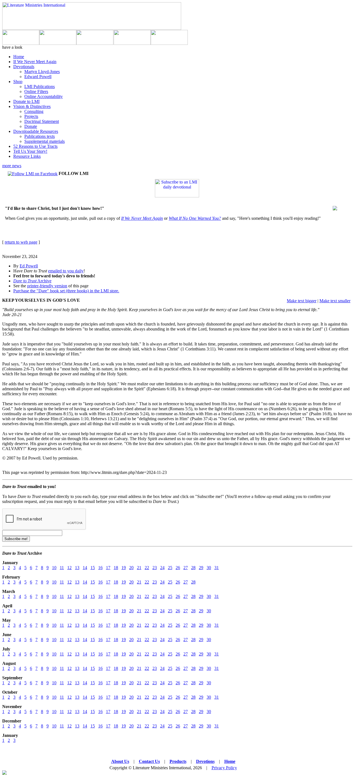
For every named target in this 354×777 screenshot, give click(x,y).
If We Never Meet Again (34, 61)
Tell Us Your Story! (30, 151)
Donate (30, 126)
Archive (32, 280)
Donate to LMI (26, 101)
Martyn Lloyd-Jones (42, 71)
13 (77, 567)
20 (131, 567)
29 (201, 567)
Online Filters (36, 91)
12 (69, 567)
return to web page (21, 242)
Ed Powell (29, 266)
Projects (31, 116)
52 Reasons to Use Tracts (35, 146)
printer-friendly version (47, 285)
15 (92, 567)
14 (85, 567)
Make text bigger (301, 300)
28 (193, 567)
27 (185, 567)
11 (62, 567)
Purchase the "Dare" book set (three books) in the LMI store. (66, 290)
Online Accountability (43, 96)
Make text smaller (334, 300)
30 (209, 567)
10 (54, 567)
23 (154, 567)
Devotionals (23, 66)
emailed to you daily (66, 271)
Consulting (33, 111)
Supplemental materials (44, 141)
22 (147, 567)
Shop (17, 81)
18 (116, 567)
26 (178, 567)
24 (162, 567)
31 (216, 567)
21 (139, 567)
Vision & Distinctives (32, 106)
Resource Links (27, 156)
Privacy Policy (224, 767)
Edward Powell (37, 76)
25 (170, 567)
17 (108, 567)
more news (11, 165)
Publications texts (39, 136)
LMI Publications (39, 86)
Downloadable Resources (35, 131)
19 (123, 567)
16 (100, 567)
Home (18, 56)
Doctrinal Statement (41, 121)
